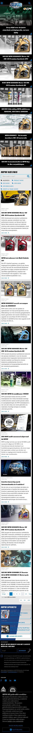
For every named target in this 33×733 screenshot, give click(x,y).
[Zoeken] (29, 2)
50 (24, 600)
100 (29, 600)
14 (26, 594)
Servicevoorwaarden (12, 671)
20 (21, 600)
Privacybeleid (4, 671)
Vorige (4, 594)
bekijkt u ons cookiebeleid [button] (15, 721)
